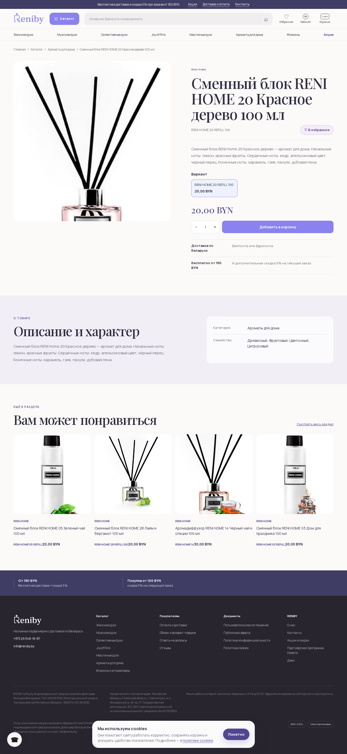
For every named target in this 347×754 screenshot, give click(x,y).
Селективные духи (114, 35)
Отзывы (165, 648)
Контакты (242, 4)
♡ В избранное (316, 129)
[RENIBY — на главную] (28, 18)
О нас (291, 625)
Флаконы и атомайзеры (113, 670)
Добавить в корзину (277, 226)
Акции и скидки (298, 640)
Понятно (236, 734)
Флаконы (293, 35)
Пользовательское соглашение (246, 625)
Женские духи (23, 35)
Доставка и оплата (216, 4)
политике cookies (198, 740)
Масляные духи (201, 35)
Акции (192, 4)
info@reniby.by (23, 646)
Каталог (67, 18)
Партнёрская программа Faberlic (305, 650)
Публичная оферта (237, 633)
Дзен (291, 660)
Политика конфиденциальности (247, 640)
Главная (19, 49)
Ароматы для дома (249, 35)
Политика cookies (236, 648)
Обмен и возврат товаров (178, 633)
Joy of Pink (158, 35)
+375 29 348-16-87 (26, 638)
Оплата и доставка (173, 625)
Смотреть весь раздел (315, 424)
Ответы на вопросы (173, 640)
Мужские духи (67, 35)
